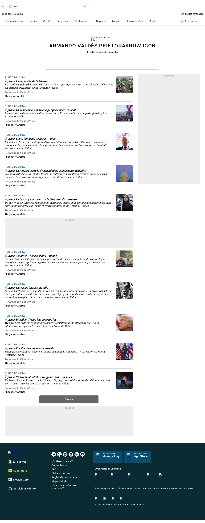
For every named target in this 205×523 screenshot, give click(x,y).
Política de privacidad (105, 488)
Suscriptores (191, 21)
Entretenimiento (82, 21)
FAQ (54, 469)
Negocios (62, 21)
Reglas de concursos (64, 477)
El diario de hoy (60, 473)
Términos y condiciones (128, 488)
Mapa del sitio (59, 481)
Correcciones (186, 488)
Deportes (101, 21)
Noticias (33, 21)
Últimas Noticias (14, 21)
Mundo (152, 21)
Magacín (116, 21)
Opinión (47, 21)
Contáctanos (59, 465)
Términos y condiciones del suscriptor (160, 488)
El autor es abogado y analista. (102, 51)
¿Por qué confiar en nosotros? (63, 487)
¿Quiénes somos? (62, 461)
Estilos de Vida (135, 21)
